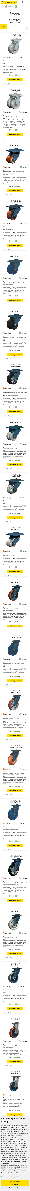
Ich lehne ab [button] (15, 1184)
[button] (16, 6)
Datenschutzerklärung (8, 1177)
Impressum (20, 1177)
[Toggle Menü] (26, 2)
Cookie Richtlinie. (13, 1173)
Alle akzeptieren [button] (15, 1181)
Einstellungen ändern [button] (15, 1188)
